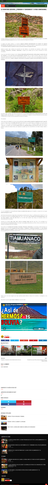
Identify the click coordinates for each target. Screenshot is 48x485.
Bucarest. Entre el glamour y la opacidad (16, 421)
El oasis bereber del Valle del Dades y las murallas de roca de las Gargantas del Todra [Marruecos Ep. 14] (27, 465)
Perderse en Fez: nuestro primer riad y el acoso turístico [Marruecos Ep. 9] (24, 450)
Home (3, 6)
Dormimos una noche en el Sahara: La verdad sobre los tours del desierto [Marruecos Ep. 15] (26, 460)
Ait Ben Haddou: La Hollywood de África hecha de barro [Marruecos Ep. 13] (24, 470)
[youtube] (46, 1)
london (19, 346)
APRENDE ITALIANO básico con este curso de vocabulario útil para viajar (39, 352)
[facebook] (41, 1)
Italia (3, 346)
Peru (15, 11)
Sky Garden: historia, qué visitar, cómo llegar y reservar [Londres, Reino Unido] (22, 351)
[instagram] (45, 1)
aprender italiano (36, 346)
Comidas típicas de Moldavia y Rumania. (16, 416)
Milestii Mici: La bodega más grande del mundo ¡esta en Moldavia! (21, 427)
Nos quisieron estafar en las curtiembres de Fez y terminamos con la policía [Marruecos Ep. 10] (27, 445)
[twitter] (43, 1)
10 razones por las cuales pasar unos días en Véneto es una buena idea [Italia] (8, 352)
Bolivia (13, 11)
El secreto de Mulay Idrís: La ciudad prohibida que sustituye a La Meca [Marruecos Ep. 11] (27, 439)
